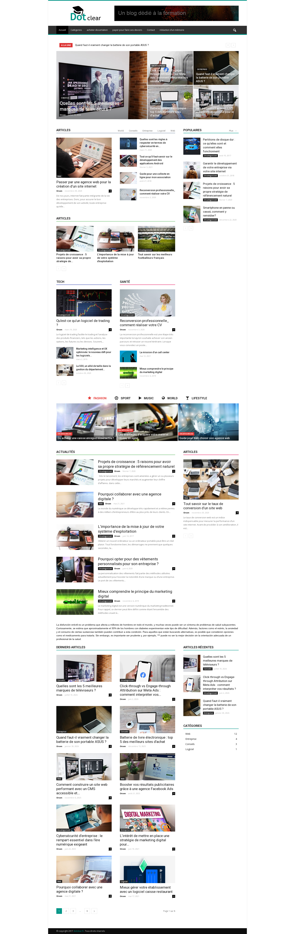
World (121, 130)
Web (199, 100)
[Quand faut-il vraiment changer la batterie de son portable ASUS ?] (216, 68)
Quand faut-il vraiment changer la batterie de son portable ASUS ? (82, 739)
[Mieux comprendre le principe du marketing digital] (128, 373)
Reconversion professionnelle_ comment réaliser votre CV (144, 323)
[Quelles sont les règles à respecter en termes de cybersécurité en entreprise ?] (128, 143)
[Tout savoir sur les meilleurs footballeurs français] (156, 239)
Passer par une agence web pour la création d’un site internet (83, 184)
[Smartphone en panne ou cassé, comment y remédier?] (191, 214)
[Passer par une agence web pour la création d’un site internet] (84, 158)
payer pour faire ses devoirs (127, 29)
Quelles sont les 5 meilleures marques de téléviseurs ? (79, 688)
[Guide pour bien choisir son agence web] (208, 422)
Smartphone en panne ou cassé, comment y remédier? (219, 211)
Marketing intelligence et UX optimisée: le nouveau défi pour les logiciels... (93, 352)
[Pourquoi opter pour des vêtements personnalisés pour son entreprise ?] (75, 569)
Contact (151, 29)
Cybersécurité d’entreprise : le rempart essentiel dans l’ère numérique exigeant (79, 840)
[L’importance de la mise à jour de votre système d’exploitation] (115, 239)
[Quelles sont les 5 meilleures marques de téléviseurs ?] (101, 90)
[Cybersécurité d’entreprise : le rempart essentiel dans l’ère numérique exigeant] (84, 818)
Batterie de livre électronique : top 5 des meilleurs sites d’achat (110, 45)
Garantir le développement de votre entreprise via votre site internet (220, 167)
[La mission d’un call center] (128, 356)
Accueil (62, 29)
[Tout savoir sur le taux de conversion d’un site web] (211, 479)
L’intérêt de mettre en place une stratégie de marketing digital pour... (144, 840)
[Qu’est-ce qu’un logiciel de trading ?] (84, 302)
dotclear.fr (79, 931)
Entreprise (202, 69)
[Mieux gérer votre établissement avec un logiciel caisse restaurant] (147, 869)
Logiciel (161, 130)
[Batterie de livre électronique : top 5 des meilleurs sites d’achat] (170, 102)
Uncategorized (158, 66)
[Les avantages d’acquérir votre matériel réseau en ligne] (147, 422)
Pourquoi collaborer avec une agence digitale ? (79, 889)
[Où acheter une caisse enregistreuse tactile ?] (86, 422)
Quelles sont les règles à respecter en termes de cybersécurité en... (153, 143)
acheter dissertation (97, 29)
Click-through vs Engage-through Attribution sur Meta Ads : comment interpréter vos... (145, 690)
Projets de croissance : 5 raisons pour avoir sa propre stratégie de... (73, 258)
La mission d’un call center (155, 352)
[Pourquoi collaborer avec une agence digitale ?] (75, 504)
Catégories (76, 29)
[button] (234, 30)
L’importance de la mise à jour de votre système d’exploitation (115, 258)
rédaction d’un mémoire (172, 29)
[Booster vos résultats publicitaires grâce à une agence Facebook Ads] (147, 766)
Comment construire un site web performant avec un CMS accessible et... (81, 789)
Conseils (65, 98)
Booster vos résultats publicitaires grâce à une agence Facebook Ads (147, 787)
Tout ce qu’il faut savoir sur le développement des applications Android (156, 160)
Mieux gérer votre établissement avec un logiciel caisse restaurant (146, 889)
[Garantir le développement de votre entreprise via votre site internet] (191, 170)
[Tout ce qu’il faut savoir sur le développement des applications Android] (128, 161)
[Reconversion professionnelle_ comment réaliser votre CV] (128, 194)
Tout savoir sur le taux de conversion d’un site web (203, 506)
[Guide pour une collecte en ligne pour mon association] (128, 178)
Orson (63, 115)
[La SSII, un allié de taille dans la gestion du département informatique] (64, 370)
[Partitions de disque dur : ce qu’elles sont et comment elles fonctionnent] (191, 146)
